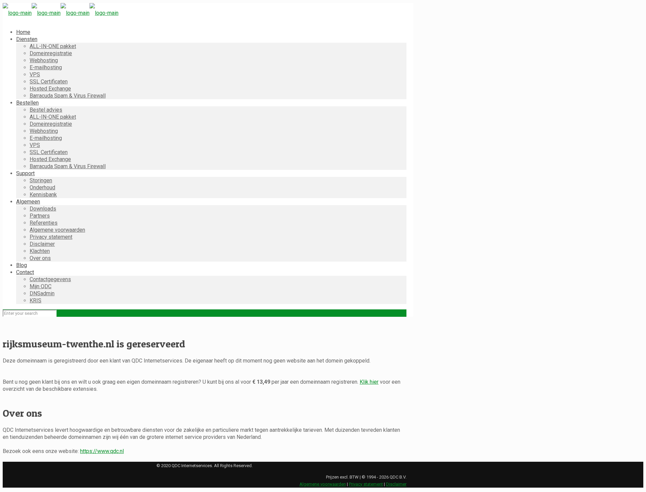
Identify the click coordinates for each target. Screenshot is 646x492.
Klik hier (369, 382)
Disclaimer (396, 484)
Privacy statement (366, 484)
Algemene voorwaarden (322, 484)
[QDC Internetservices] (60, 13)
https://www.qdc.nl (102, 451)
